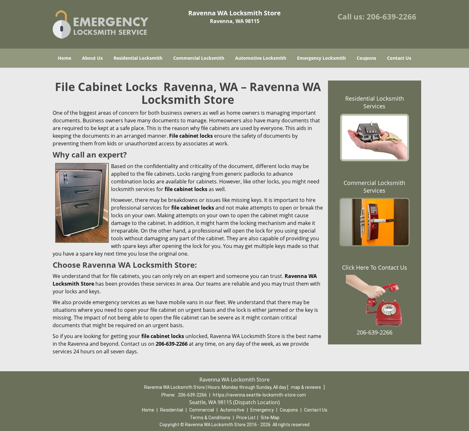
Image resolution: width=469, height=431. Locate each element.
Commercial (201, 409)
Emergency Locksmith (321, 58)
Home (64, 58)
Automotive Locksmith (260, 58)
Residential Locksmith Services (374, 102)
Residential (171, 409)
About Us (92, 58)
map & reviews (306, 387)
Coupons (366, 58)
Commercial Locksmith (198, 58)
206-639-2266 (391, 16)
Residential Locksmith (138, 58)
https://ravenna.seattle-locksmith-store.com (259, 394)
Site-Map (270, 417)
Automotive (232, 409)
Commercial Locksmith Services (374, 186)
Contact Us (399, 58)
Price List (246, 417)
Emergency (262, 409)
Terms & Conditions (210, 417)
